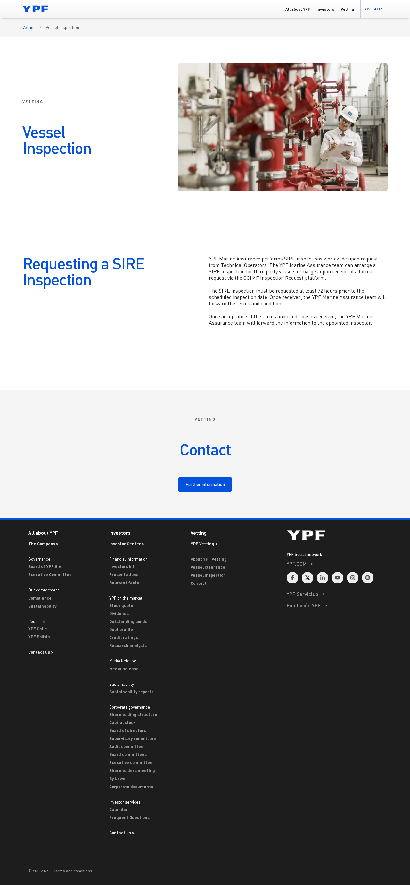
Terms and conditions (72, 870)
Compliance (40, 597)
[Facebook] (292, 577)
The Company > (43, 543)
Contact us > (40, 652)
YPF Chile (37, 628)
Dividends (119, 613)
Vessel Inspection (208, 575)
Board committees (128, 754)
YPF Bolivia (39, 636)
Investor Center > (126, 543)
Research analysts (128, 645)
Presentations (123, 574)
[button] (374, 9)
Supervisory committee (132, 738)
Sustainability (42, 605)
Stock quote (121, 605)
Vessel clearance (208, 567)
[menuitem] (337, 572)
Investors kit (122, 566)
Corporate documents (131, 786)
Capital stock (122, 722)
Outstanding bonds (128, 621)
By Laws (117, 778)
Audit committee (126, 746)
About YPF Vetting (209, 559)
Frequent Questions (129, 817)
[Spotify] (367, 577)
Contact (199, 583)
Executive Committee (50, 574)
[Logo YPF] (35, 8)
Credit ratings (123, 637)
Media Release (124, 668)
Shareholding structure (133, 714)
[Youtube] (337, 577)
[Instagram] (352, 577)
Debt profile (121, 629)
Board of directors (127, 730)
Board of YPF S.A (44, 566)
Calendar (118, 809)
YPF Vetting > (204, 543)
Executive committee (130, 762)
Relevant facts (124, 582)
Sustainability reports (131, 691)
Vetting (29, 27)
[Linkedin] (322, 577)
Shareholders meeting (132, 770)
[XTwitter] (307, 577)
